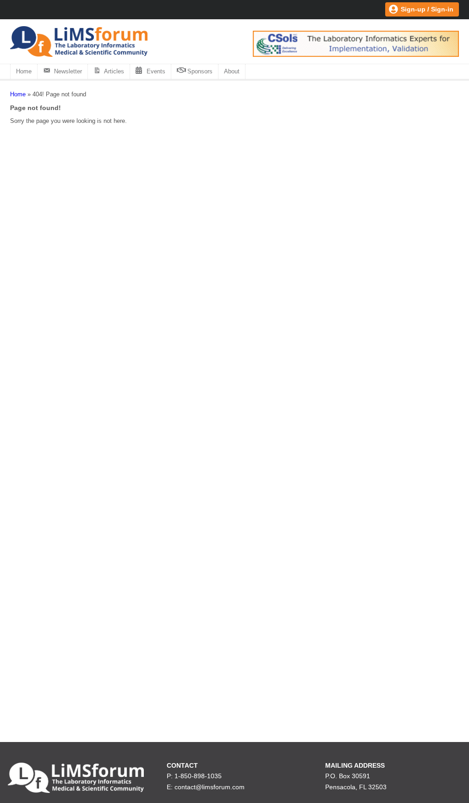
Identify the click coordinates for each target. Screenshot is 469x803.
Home (24, 71)
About (232, 71)
